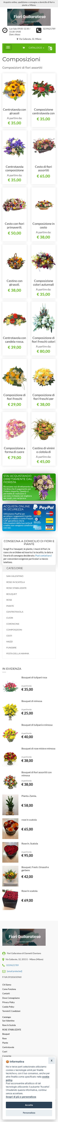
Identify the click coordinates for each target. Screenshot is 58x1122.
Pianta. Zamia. (29, 795)
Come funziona (9, 989)
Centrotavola (14, 612)
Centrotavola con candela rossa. (14, 339)
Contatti (6, 993)
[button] (49, 48)
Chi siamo (6, 984)
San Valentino (14, 576)
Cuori (9, 618)
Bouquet (11, 594)
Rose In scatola (29, 890)
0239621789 (49, 28)
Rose (9, 600)
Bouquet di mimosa (31, 700)
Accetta (29, 1105)
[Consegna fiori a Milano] (29, 17)
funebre (11, 647)
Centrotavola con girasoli (14, 111)
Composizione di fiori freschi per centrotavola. (43, 398)
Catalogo (36, 47)
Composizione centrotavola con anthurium (43, 113)
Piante (10, 606)
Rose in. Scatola (29, 843)
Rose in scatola (15, 582)
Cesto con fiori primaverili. (14, 225)
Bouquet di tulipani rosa (34, 677)
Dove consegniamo (11, 998)
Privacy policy (8, 1002)
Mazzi (9, 641)
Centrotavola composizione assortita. (14, 170)
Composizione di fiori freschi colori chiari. (43, 341)
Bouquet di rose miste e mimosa (38, 748)
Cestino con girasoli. (14, 282)
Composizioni (14, 629)
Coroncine (12, 624)
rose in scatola (29, 819)
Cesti (9, 635)
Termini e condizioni (11, 1011)
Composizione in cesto (43, 225)
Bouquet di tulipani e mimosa (36, 724)
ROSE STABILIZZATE (16, 588)
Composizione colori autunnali (43, 282)
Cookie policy (8, 1007)
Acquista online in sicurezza (16, 508)
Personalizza (29, 1112)
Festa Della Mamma (17, 653)
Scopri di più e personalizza (21, 1096)
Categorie (14, 568)
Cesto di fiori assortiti (43, 168)
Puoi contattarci (43, 555)
